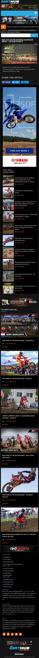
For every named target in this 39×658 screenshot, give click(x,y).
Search (35, 34)
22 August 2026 (20, 219)
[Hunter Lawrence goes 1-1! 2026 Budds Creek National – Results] (8, 216)
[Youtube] (16, 634)
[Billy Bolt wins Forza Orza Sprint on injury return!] (8, 288)
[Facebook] (4, 634)
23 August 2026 (20, 184)
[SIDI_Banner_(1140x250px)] (19, 306)
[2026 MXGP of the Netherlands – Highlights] (19, 325)
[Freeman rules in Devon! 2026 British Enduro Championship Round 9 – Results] (8, 228)
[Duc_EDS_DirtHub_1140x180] (19, 9)
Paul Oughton (27, 591)
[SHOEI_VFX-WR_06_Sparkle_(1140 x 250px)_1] (19, 23)
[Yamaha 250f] (19, 166)
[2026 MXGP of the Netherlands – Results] (8, 192)
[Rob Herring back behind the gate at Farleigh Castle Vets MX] (8, 264)
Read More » (9, 347)
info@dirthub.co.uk (9, 614)
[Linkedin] (20, 634)
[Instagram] (12, 634)
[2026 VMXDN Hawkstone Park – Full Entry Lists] (8, 276)
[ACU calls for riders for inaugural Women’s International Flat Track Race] (8, 252)
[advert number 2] (19, 644)
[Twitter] (8, 634)
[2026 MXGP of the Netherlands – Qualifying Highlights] (19, 441)
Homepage (4, 30)
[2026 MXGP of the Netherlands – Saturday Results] (8, 240)
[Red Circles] (19, 551)
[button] (36, 13)
